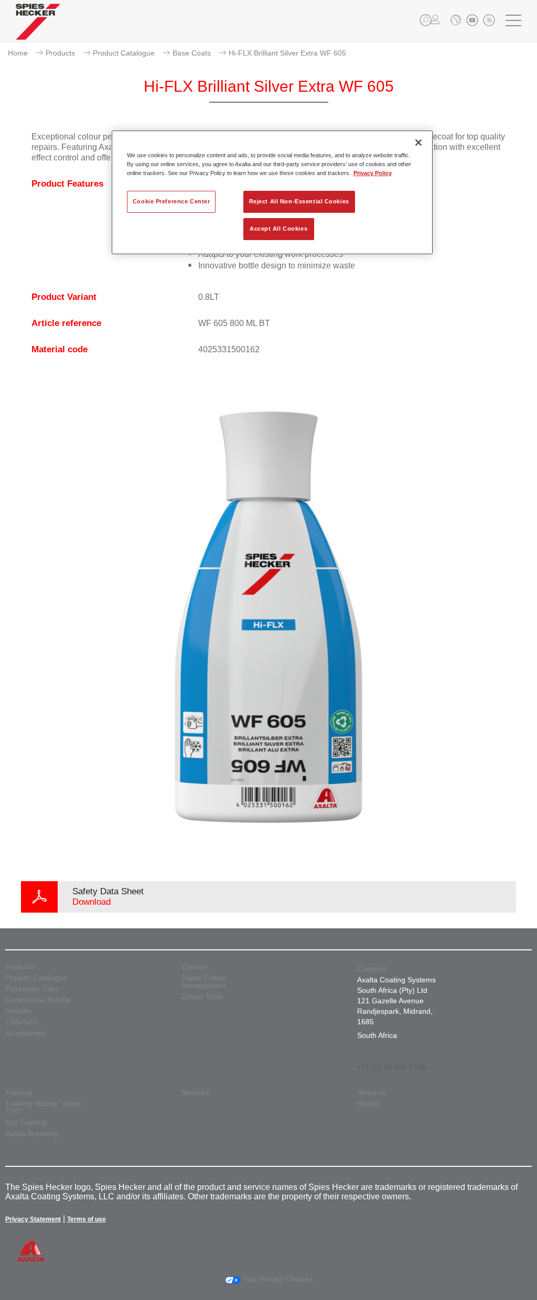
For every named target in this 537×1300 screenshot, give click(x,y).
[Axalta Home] (38, 29)
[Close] (418, 142)
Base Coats (192, 53)
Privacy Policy (372, 173)
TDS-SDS (21, 1022)
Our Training (26, 1122)
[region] (272, 192)
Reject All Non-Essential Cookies (299, 201)
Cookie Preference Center (171, 201)
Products (60, 53)
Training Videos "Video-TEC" (44, 1107)
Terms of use (86, 1219)
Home (18, 53)
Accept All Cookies (278, 228)
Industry (18, 1011)
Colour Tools (202, 997)
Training (18, 1093)
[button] (426, 20)
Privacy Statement (33, 1219)
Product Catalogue (124, 53)
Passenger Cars (32, 989)
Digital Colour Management (203, 982)
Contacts (371, 969)
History (368, 1104)
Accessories (25, 1033)
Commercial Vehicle (38, 1000)
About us (371, 1093)
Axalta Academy (31, 1134)
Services (195, 1093)
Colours (194, 967)
